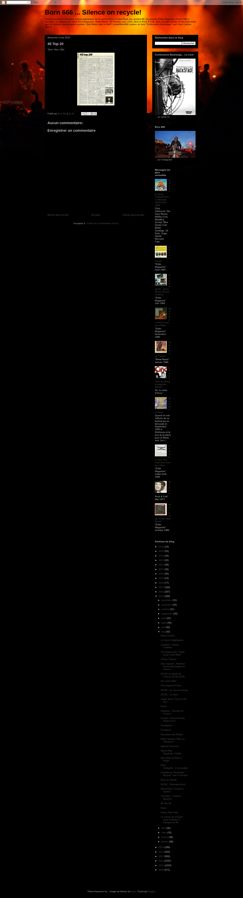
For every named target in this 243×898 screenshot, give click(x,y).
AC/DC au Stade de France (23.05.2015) (173, 675)
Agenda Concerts (170, 746)
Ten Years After (169, 681)
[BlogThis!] (85, 113)
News (163, 706)
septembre (167, 613)
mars (164, 832)
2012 (161, 856)
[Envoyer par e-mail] (82, 113)
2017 (161, 587)
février (165, 837)
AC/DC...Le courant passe (174, 690)
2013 (161, 851)
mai (163, 631)
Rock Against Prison (171, 685)
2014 (161, 847)
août (164, 618)
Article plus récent (57, 215)
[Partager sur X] (89, 113)
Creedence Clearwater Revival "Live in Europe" (174, 774)
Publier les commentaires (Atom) (103, 223)
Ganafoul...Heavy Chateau (170, 646)
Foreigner (166, 730)
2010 (161, 865)
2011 (161, 860)
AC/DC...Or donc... (170, 694)
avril (163, 828)
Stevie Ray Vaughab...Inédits (171, 752)
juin (163, 627)
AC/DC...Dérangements (173, 784)
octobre (165, 609)
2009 (161, 869)
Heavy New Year (169, 812)
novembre (167, 604)
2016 (161, 591)
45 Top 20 (166, 803)
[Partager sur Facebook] (92, 113)
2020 (161, 573)
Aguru (133, 891)
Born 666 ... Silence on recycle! (93, 12)
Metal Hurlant (168, 635)
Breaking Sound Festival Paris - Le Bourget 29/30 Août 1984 (163, 192)
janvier (165, 841)
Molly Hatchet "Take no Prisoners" (173, 740)
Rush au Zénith (169, 780)
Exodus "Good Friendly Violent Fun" (173, 719)
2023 (161, 560)
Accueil (95, 215)
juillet (164, 622)
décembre (167, 600)
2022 (161, 564)
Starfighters (167, 725)
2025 (161, 551)
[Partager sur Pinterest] (95, 113)
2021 (161, 569)
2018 (161, 582)
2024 (161, 555)
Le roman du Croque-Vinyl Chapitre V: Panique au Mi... (172, 819)
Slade (170, 486)
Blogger (151, 891)
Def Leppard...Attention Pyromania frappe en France (173, 666)
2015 (161, 596)
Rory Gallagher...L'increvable (174, 766)
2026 (161, 546)
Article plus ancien (133, 215)
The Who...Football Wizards (171, 797)
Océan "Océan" (169, 659)
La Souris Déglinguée (172, 640)
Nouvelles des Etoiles (172, 734)
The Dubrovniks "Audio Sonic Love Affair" (173, 653)
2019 (161, 578)
